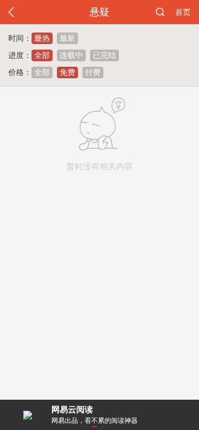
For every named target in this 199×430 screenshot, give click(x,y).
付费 (93, 72)
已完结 (104, 55)
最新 (67, 38)
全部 (42, 55)
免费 (67, 72)
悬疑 (99, 12)
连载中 (71, 55)
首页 (183, 12)
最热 (42, 38)
